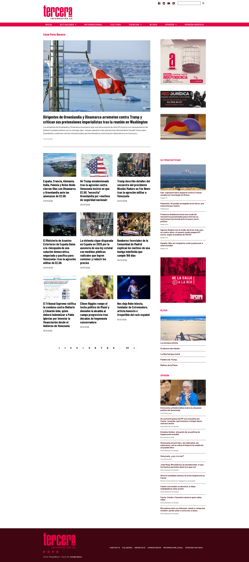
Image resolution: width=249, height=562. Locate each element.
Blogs (153, 24)
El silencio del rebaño (170, 348)
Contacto (115, 547)
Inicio (48, 24)
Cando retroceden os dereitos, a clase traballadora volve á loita (178, 487)
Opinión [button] (170, 24)
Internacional (93, 24)
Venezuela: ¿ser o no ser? (172, 456)
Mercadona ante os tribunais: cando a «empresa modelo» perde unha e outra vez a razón (182, 509)
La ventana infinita (169, 343)
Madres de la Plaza (169, 365)
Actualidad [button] (67, 24)
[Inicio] (57, 12)
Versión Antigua (194, 547)
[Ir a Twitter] (164, 3)
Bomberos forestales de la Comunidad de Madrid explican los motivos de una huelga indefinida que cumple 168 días (133, 248)
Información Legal (173, 547)
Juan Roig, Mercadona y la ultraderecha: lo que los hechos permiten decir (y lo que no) (182, 465)
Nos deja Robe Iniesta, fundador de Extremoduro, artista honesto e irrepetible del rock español (133, 309)
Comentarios (154, 547)
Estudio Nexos (76, 557)
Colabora (127, 547)
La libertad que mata (170, 354)
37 (127, 347)
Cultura (115, 24)
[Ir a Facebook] (159, 3)
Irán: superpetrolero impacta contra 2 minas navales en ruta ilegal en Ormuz (181, 193)
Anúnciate (140, 547)
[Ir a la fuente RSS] (173, 3)
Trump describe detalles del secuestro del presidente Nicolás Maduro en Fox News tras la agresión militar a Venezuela (133, 188)
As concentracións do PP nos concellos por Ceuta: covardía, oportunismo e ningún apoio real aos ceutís (181, 421)
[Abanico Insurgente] (183, 131)
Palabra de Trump (168, 359)
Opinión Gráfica (194, 24)
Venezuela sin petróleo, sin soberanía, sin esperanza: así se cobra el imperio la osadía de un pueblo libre (181, 445)
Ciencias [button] (134, 24)
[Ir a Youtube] (168, 3)
